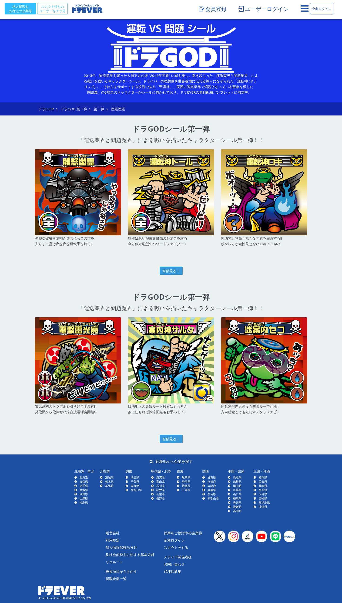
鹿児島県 (264, 503)
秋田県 (84, 494)
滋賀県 (212, 477)
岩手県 (84, 486)
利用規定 (113, 540)
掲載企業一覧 (116, 578)
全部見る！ (171, 270)
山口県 (237, 494)
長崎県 (263, 486)
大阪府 (212, 486)
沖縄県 (263, 507)
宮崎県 (263, 498)
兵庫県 (212, 490)
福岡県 (263, 477)
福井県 (160, 490)
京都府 (212, 482)
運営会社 (113, 533)
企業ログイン (322, 8)
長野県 (160, 498)
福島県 (84, 503)
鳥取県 (237, 477)
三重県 (186, 490)
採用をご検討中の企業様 (183, 533)
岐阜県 (186, 477)
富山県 (160, 482)
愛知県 (186, 486)
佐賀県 (263, 482)
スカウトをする (176, 547)
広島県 (237, 490)
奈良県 (212, 494)
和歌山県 (213, 498)
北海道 (84, 477)
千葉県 (135, 482)
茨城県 (109, 477)
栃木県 (109, 482)
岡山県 (237, 486)
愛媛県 (237, 507)
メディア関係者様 (178, 557)
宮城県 (84, 490)
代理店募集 (172, 571)
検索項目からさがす (121, 571)
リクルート (114, 561)
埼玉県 (135, 477)
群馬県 (109, 486)
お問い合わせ (174, 564)
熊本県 (263, 490)
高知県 (237, 511)
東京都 (135, 486)
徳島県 (237, 498)
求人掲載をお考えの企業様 (20, 8)
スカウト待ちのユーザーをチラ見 (53, 8)
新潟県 (160, 477)
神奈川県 (136, 490)
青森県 (84, 482)
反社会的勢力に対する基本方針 (130, 554)
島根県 (237, 482)
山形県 (84, 498)
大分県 (263, 494)
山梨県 (160, 494)
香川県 (237, 503)
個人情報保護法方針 (121, 547)
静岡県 (186, 482)
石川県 (160, 486)
